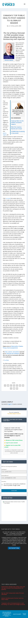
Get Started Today (14, 548)
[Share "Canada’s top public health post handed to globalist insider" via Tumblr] (14, 385)
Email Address (5, 475)
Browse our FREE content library (14, 440)
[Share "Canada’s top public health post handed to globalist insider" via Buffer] (23, 385)
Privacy (4, 347)
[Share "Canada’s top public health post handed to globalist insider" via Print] (17, 388)
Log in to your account (12, 442)
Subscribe (14, 490)
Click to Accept (17, 614)
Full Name (4, 469)
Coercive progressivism (12, 347)
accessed (8, 198)
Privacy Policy (24, 614)
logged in (10, 404)
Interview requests (9, 60)
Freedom (21, 346)
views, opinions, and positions (12, 351)
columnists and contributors (12, 353)
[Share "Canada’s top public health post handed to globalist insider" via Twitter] (8, 385)
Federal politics (14, 346)
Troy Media (6, 360)
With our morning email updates (9, 466)
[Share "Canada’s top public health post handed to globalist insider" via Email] (14, 388)
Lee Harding (11, 26)
